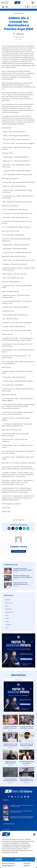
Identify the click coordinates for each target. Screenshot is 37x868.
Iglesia (7, 606)
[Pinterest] (25, 797)
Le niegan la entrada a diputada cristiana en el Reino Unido (22, 570)
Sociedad (7, 599)
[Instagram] (32, 7)
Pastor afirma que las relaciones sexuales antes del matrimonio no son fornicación (26, 746)
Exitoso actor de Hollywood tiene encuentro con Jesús (10, 763)
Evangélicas (8, 624)
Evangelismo (8, 609)
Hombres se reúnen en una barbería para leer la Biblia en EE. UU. (22, 577)
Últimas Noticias (11, 565)
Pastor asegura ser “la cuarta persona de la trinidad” (26, 780)
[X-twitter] (30, 7)
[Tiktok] (34, 7)
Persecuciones (9, 603)
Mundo (7, 621)
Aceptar (18, 859)
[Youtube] (27, 7)
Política (7, 618)
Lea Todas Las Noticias (18, 551)
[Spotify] (28, 797)
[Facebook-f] (25, 7)
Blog (6, 627)
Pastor (7, 615)
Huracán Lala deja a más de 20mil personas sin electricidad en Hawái (10, 781)
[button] (34, 834)
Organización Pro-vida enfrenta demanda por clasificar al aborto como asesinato (21, 585)
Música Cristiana (19, 13)
